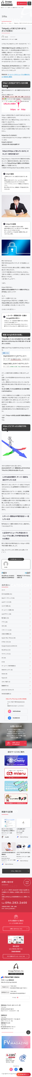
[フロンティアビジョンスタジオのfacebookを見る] (16, 1069)
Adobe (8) (4, 674)
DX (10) (4, 658)
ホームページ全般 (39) (8, 610)
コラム (10, 23)
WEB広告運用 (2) (6, 694)
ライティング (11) (6, 654)
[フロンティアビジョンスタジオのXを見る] (21, 1069)
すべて (3, 590)
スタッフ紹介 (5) (6, 682)
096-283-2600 (14, 903)
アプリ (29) (4, 622)
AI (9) (3, 662)
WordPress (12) (6, 650)
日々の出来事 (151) (7, 594)
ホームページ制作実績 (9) (9, 666)
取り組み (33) (5, 618)
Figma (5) (4, 678)
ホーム (4, 23)
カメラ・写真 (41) (6, 606)
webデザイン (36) (6, 614)
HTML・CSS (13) (6, 642)
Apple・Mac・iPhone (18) (8, 638)
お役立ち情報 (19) (6, 634)
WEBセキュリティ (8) (7, 670)
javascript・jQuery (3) (8, 689)
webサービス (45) (6, 602)
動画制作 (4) (5, 685)
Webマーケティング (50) (8, 598)
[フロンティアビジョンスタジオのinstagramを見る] (11, 1069)
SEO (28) (4, 626)
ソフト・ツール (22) (6, 630)
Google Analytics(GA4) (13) (9, 646)
